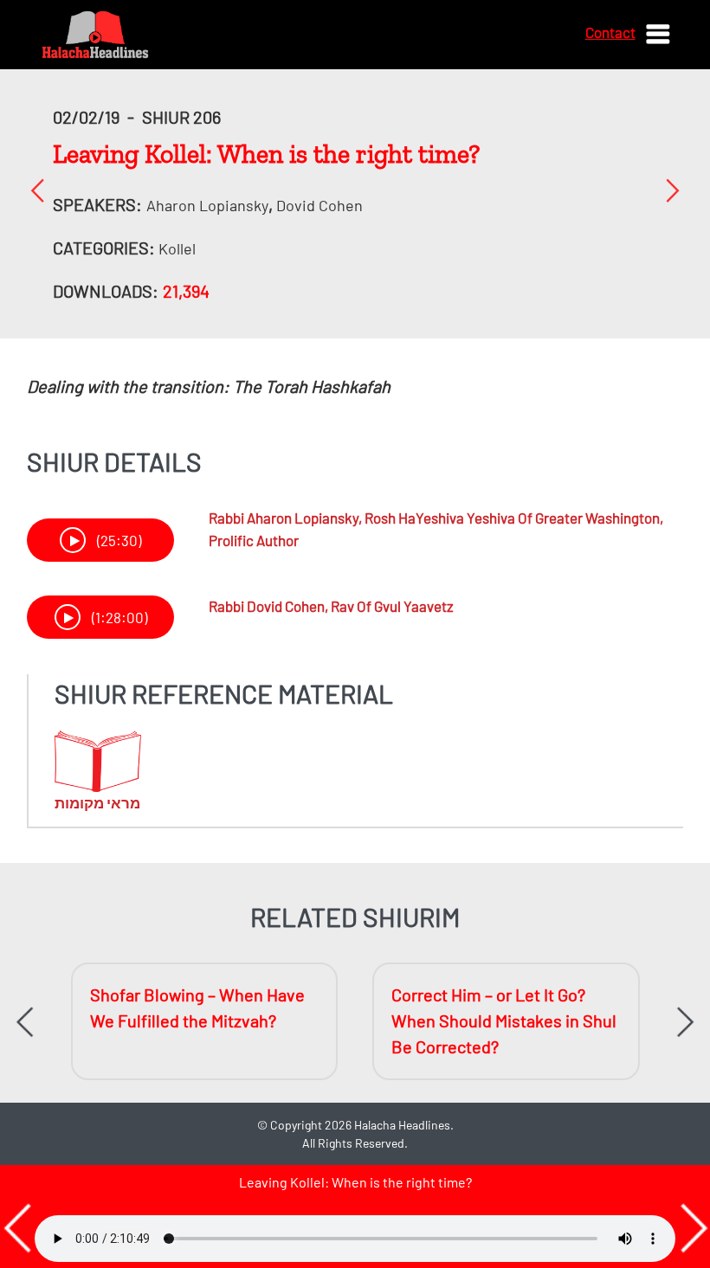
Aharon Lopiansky (207, 205)
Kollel (177, 248)
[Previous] (37, 190)
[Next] (672, 190)
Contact (610, 32)
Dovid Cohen (319, 205)
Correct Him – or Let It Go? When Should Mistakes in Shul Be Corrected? (503, 1020)
